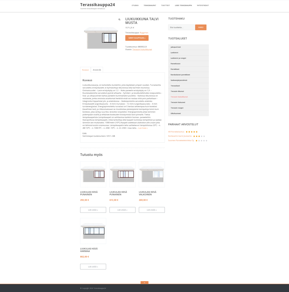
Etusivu (135, 5)
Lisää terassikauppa (183, 5)
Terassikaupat (150, 5)
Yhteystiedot (203, 5)
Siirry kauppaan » (136, 38)
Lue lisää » (143, 128)
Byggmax (144, 32)
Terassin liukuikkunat (142, 49)
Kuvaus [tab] (85, 70)
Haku (200, 27)
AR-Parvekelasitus (176, 131)
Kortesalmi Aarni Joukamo (180, 136)
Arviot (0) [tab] (97, 70)
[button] (119, 19)
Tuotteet (165, 5)
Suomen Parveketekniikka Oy (181, 140)
